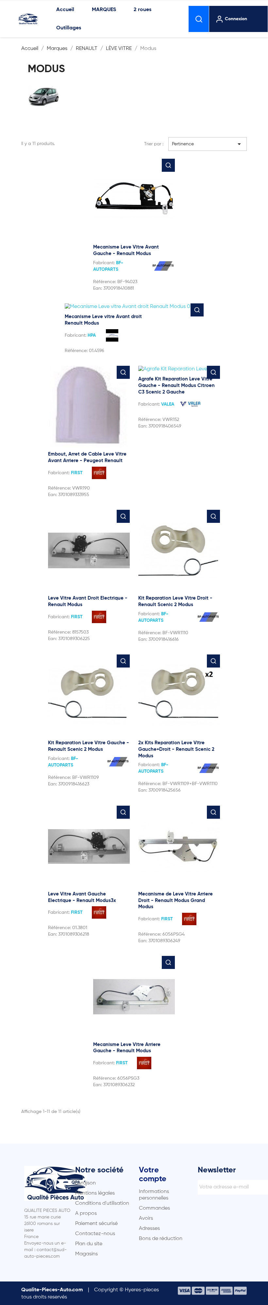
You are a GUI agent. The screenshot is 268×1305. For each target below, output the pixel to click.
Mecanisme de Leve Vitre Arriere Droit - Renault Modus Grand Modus (175, 901)
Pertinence (207, 144)
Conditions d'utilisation (102, 1203)
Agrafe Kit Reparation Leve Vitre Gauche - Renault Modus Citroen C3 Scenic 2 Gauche (176, 386)
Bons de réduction (160, 1238)
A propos (86, 1213)
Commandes (154, 1208)
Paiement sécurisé (96, 1223)
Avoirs (146, 1218)
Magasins (86, 1254)
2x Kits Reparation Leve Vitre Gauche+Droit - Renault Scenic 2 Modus (176, 749)
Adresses (149, 1228)
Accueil (65, 9)
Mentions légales (95, 1193)
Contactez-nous (95, 1233)
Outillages (68, 28)
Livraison (85, 1183)
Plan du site (88, 1244)
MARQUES (104, 9)
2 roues (142, 9)
